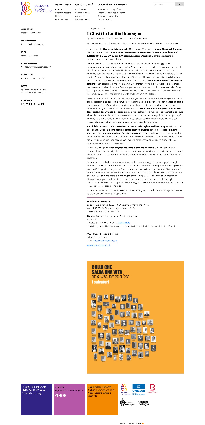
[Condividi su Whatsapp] (38, 104)
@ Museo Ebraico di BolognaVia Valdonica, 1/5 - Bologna (33, 91)
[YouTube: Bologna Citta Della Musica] (64, 396)
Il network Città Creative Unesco (111, 12)
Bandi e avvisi (81, 9)
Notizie (58, 16)
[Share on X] (34, 104)
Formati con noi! (82, 12)
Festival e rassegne (63, 12)
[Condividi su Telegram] (42, 104)
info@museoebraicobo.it (105, 240)
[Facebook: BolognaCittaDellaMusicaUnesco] (56, 396)
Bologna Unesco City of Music (110, 9)
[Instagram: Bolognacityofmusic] (60, 396)
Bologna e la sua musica (108, 16)
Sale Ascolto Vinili (82, 19)
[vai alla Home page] (36, 9)
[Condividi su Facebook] (30, 104)
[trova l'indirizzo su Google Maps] (88, 38)
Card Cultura (124, 222)
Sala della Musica (105, 19)
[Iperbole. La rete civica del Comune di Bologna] (128, 402)
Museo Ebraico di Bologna (32, 44)
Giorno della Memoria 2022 (35, 78)
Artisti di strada (81, 16)
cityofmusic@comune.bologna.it (69, 390)
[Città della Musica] (144, 401)
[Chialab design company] (132, 421)
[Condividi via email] (22, 104)
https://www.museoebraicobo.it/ (37, 66)
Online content (61, 19)
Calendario (59, 9)
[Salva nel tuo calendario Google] (26, 104)
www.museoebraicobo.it (98, 244)
